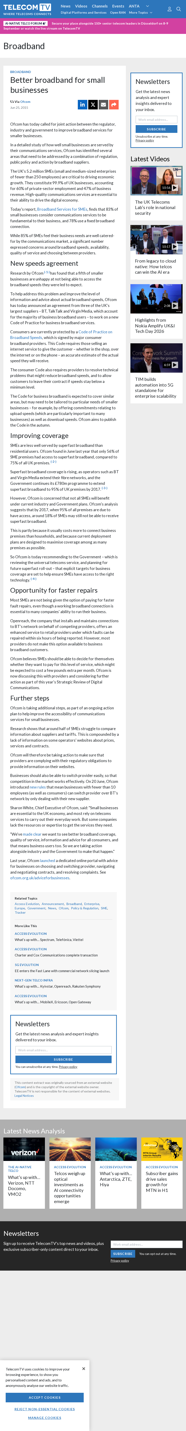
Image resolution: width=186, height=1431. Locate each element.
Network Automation (152, 15)
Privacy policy (68, 1067)
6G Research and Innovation (28, 22)
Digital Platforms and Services (84, 12)
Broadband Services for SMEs (62, 209)
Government (36, 908)
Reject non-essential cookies (45, 1409)
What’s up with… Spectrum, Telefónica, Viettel (49, 940)
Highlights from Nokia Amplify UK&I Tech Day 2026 (155, 325)
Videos (81, 6)
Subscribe (63, 1059)
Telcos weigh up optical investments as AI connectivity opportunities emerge (69, 1187)
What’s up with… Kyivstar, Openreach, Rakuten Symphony (58, 986)
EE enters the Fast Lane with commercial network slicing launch (62, 971)
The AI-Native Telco (20, 1169)
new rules (38, 787)
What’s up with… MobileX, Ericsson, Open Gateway (53, 1002)
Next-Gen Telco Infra (34, 980)
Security (96, 22)
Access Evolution (27, 904)
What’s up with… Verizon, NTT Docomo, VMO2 (24, 1185)
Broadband (24, 46)
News (66, 6)
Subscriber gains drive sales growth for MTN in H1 (162, 1182)
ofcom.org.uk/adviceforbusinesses (39, 877)
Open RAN (118, 12)
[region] (44, 1395)
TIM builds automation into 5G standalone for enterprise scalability (155, 387)
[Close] (84, 1369)
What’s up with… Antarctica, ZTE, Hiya (116, 1179)
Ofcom (25, 102)
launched (47, 860)
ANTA (134, 6)
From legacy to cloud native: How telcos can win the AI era (155, 266)
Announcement (53, 904)
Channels (100, 6)
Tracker (20, 912)
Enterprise (91, 904)
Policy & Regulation (84, 908)
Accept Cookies (45, 1397)
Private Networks (70, 22)
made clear (32, 834)
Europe (20, 908)
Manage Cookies (44, 1418)
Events (118, 6)
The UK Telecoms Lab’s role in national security (155, 207)
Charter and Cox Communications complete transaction (56, 955)
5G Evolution (27, 965)
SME (104, 908)
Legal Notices (24, 1095)
